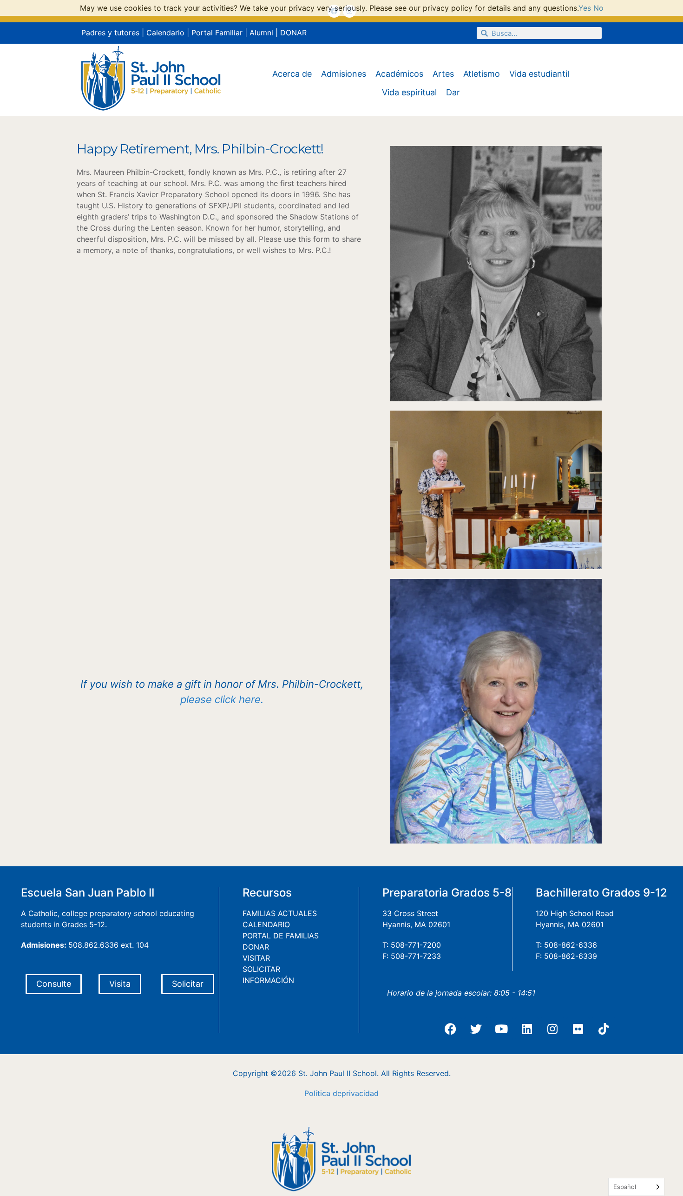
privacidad (360, 1093)
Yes (584, 8)
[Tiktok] (603, 1028)
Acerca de (292, 74)
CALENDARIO (266, 924)
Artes (443, 74)
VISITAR (256, 958)
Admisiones (343, 74)
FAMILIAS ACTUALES (280, 913)
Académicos (399, 74)
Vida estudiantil (539, 74)
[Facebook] (450, 1028)
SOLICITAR (261, 969)
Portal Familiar (217, 32)
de (337, 1093)
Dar (453, 92)
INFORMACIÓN (268, 980)
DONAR (293, 32)
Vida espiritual (409, 92)
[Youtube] (501, 1028)
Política (317, 1093)
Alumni (261, 32)
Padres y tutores (110, 32)
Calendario (165, 32)
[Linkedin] (527, 1028)
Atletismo (481, 74)
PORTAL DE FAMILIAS (281, 935)
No (598, 8)
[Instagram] (552, 1028)
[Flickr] (578, 1028)
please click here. (221, 699)
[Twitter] (475, 1028)
